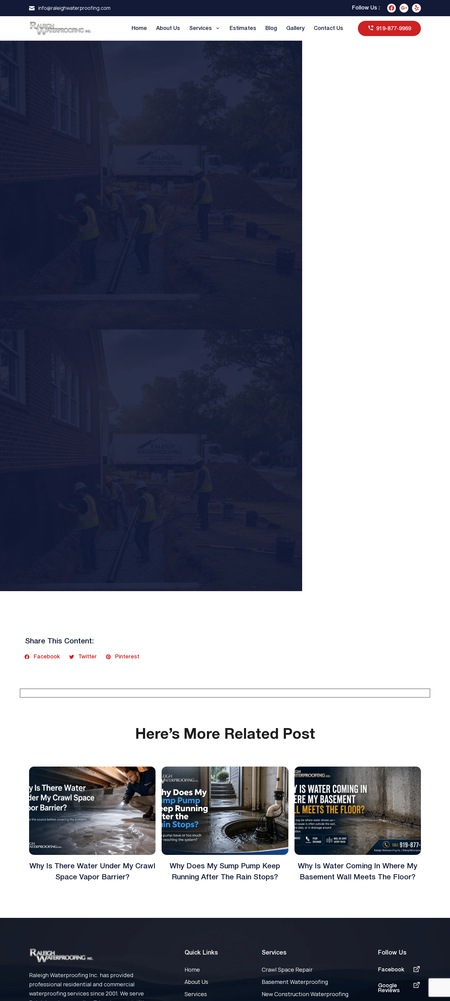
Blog (271, 28)
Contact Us (328, 28)
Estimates (243, 28)
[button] (42, 657)
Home (139, 28)
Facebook (391, 969)
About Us (168, 28)
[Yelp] (416, 8)
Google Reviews (389, 988)
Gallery (295, 28)
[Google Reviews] (416, 985)
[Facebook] (391, 8)
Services (200, 28)
